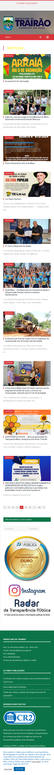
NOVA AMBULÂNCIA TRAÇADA (26, 6)
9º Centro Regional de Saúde (18, 246)
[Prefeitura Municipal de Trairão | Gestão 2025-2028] (27, 23)
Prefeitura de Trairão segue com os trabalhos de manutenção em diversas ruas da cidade (27, 339)
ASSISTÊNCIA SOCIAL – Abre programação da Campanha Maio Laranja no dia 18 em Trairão (26, 438)
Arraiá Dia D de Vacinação (17, 81)
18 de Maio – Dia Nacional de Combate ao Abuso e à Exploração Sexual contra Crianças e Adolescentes (27, 292)
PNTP (14, 746)
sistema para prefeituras (35, 730)
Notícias (9, 56)
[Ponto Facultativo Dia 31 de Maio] (27, 148)
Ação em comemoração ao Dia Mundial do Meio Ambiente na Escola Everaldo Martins (27, 118)
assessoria (21, 733)
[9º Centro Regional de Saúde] (27, 231)
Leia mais (36, 761)
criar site (19, 730)
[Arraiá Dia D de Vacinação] (27, 66)
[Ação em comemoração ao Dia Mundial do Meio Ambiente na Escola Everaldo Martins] (27, 102)
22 (39, 507)
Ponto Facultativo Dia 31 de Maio (20, 163)
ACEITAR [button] (19, 769)
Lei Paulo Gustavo (13, 199)
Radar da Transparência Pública (32, 746)
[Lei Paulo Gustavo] (27, 184)
